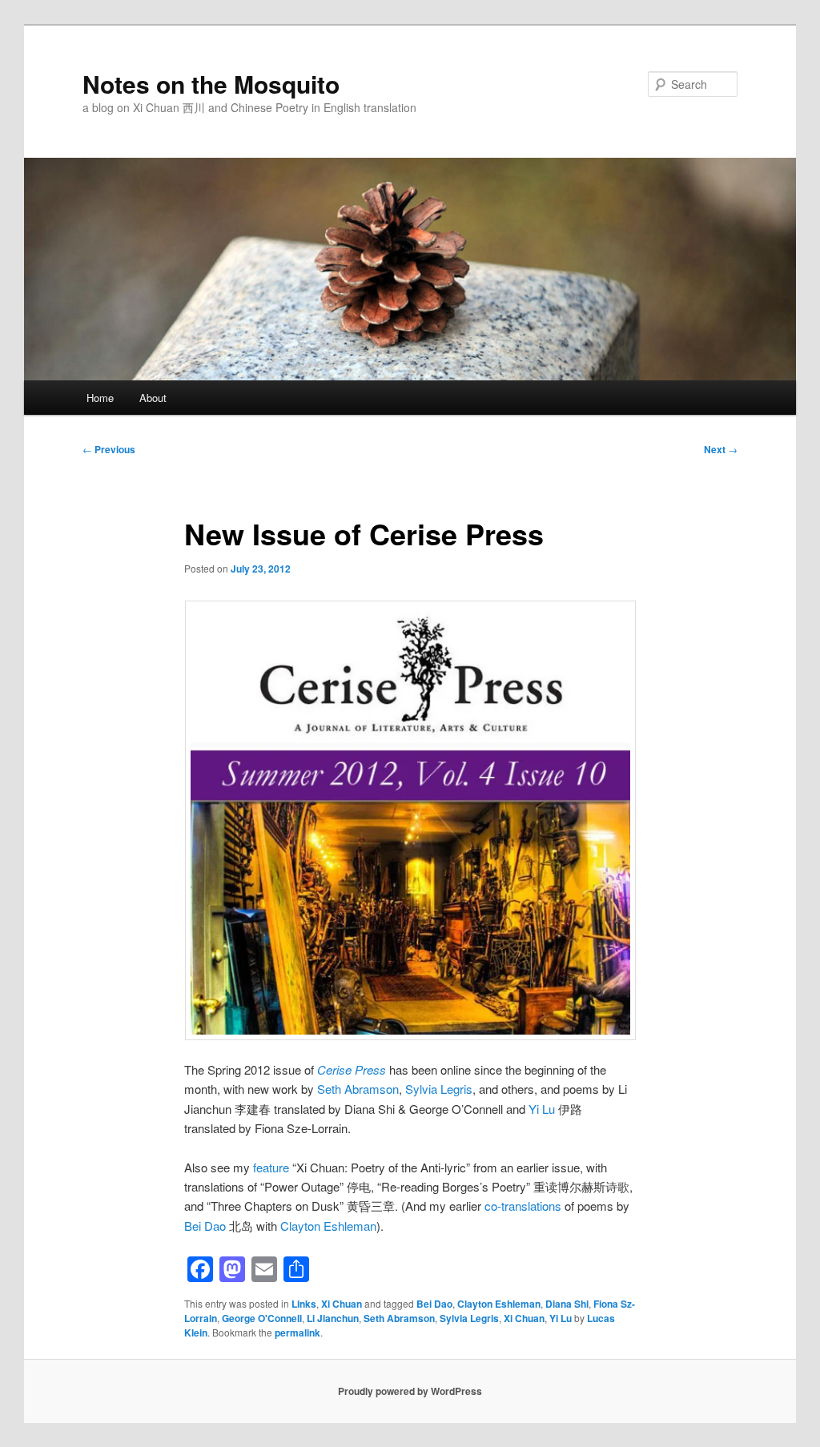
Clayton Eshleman (328, 1225)
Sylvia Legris (438, 1088)
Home (100, 397)
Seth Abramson (358, 1088)
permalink (297, 1332)
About (153, 397)
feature (271, 1167)
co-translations (522, 1205)
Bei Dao (205, 1225)
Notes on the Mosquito (211, 83)
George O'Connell (262, 1318)
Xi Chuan (341, 1303)
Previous (108, 449)
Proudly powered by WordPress (410, 1391)
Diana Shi (567, 1303)
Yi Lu (542, 1108)
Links (303, 1303)
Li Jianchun (333, 1318)
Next (721, 449)
